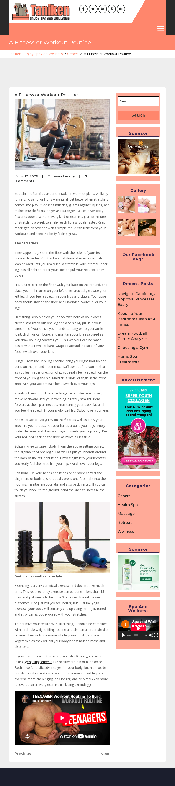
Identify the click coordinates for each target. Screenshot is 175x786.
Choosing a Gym (133, 348)
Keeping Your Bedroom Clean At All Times (137, 319)
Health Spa (128, 505)
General (73, 54)
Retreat (125, 522)
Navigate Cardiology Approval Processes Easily (137, 299)
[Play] (123, 635)
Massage (126, 513)
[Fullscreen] (156, 635)
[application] (138, 628)
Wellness (126, 531)
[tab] (160, 29)
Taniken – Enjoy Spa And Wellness (36, 54)
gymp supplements (38, 662)
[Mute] (151, 635)
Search (138, 115)
